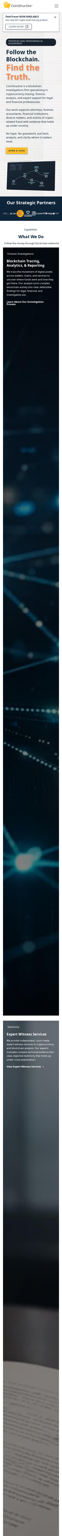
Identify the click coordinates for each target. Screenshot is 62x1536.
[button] (56, 6)
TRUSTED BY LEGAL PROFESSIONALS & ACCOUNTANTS (25, 42)
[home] (18, 5)
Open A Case (16, 150)
